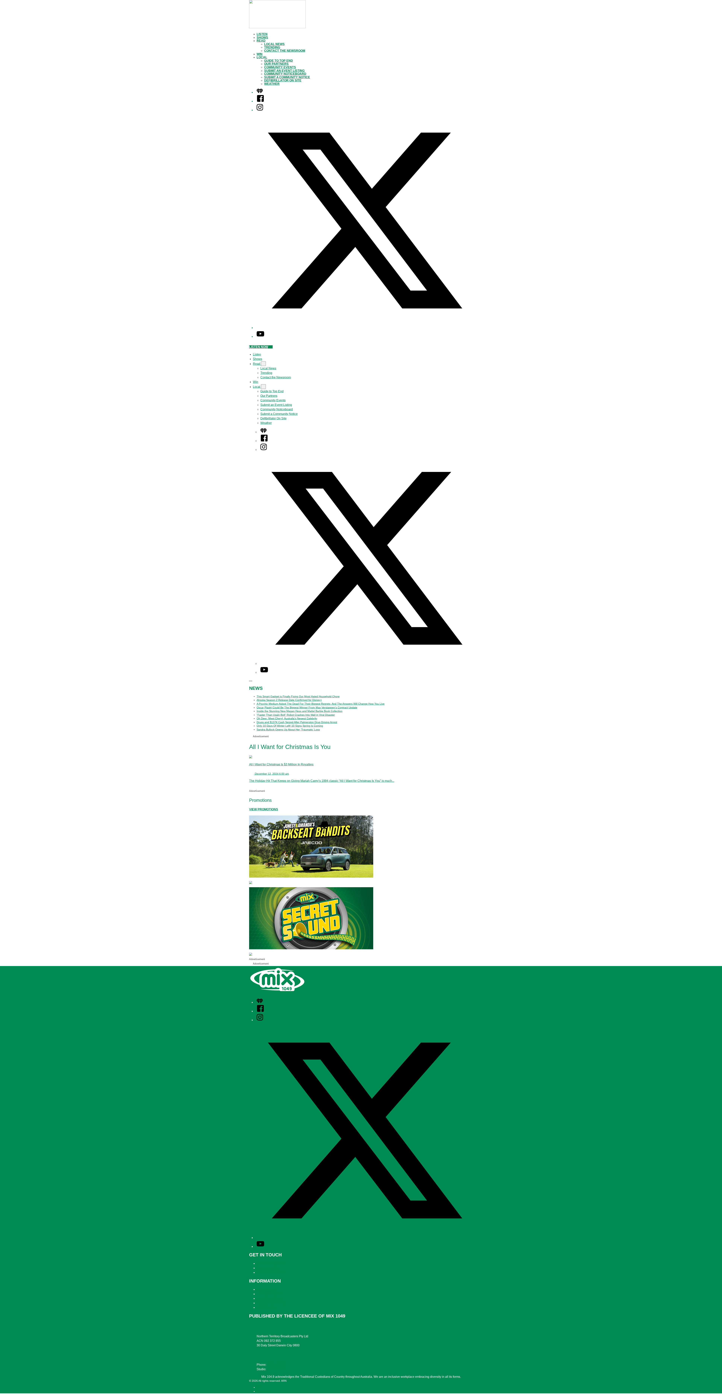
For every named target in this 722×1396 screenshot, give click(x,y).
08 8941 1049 (276, 1369)
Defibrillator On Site (282, 80)
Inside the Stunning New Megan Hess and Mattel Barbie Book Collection (299, 711)
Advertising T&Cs (268, 1298)
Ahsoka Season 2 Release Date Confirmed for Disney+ (289, 699)
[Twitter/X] (365, 327)
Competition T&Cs (269, 1294)
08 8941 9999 (276, 1364)
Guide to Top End (278, 60)
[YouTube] (260, 336)
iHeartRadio (264, 1391)
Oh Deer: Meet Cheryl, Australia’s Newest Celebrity (287, 718)
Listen (262, 34)
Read (261, 40)
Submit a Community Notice (287, 77)
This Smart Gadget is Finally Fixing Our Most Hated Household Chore (298, 696)
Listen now (258, 346)
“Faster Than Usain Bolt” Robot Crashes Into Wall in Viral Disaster (296, 714)
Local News (274, 44)
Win (259, 54)
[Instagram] (260, 110)
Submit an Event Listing (284, 70)
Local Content (266, 1307)
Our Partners (276, 63)
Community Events (280, 67)
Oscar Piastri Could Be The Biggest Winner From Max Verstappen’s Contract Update (307, 707)
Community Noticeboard (285, 73)
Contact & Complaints (271, 1263)
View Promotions (263, 809)
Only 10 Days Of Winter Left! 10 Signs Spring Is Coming (290, 725)
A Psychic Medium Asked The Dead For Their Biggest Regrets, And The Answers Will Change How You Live (321, 703)
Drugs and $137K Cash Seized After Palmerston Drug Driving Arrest (297, 722)
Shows (262, 37)
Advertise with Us (268, 1268)
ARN (259, 1387)
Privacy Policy (266, 1289)
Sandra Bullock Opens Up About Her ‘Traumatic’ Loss (288, 729)
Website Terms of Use (271, 1303)
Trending (272, 47)
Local (262, 57)
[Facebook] (260, 101)
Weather (272, 83)
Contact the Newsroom (284, 50)
